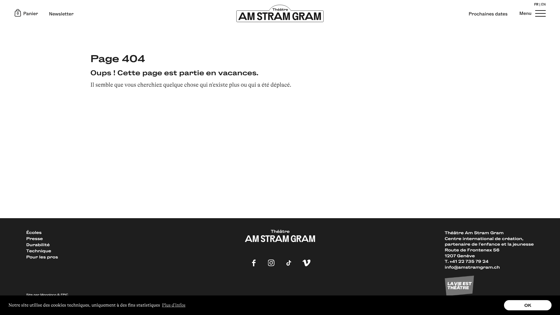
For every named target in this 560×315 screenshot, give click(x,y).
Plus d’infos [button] (173, 305)
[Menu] (539, 13)
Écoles (33, 232)
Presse (34, 238)
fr (536, 5)
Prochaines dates (488, 14)
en (543, 5)
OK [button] (527, 305)
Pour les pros (42, 256)
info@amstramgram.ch (472, 267)
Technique (38, 250)
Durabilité (38, 244)
